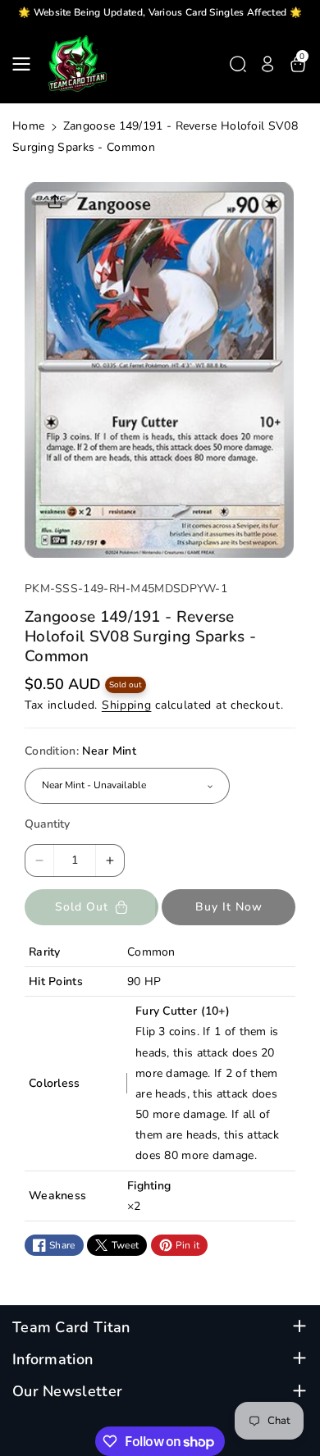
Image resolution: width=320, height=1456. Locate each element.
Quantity (47, 824)
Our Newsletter (67, 1391)
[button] (26, 64)
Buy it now (229, 907)
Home (28, 126)
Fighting (149, 1186)
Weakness (57, 1195)
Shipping (127, 705)
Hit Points (56, 981)
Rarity (45, 952)
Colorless (54, 1083)
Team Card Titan (71, 1327)
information (52, 1359)
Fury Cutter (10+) (182, 1011)
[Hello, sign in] (267, 64)
